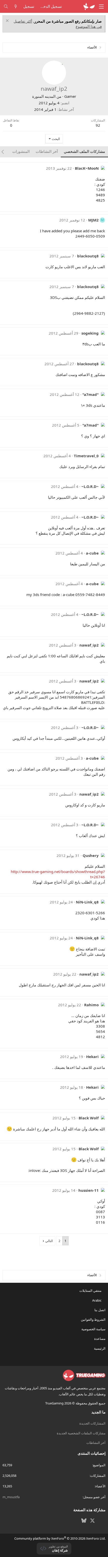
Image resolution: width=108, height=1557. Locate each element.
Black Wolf (89, 1117)
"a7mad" (90, 394)
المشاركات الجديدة (92, 1423)
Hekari (92, 1056)
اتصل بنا (99, 1310)
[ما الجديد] (16, 6)
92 (98, 125)
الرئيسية (99, 1348)
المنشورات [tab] (21, 151)
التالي (49, 1241)
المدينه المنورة (44, 96)
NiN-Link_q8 (87, 901)
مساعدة (99, 1338)
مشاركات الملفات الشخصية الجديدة (81, 1433)
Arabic (97, 1300)
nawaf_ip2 (89, 645)
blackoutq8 (88, 255)
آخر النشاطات (95, 1442)
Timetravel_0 (86, 455)
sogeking (90, 333)
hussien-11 (88, 1190)
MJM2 (93, 219)
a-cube (92, 553)
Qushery (91, 855)
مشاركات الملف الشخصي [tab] (84, 151)
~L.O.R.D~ (90, 486)
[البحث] (6, 6)
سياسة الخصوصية (93, 1329)
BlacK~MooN (87, 168)
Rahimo (91, 1004)
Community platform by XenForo (59, 1538)
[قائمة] (101, 6)
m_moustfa (11, 1497)
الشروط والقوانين (93, 1319)
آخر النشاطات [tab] (47, 151)
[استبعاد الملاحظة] (8, 21)
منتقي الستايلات (90, 1290)
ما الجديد (98, 1411)
